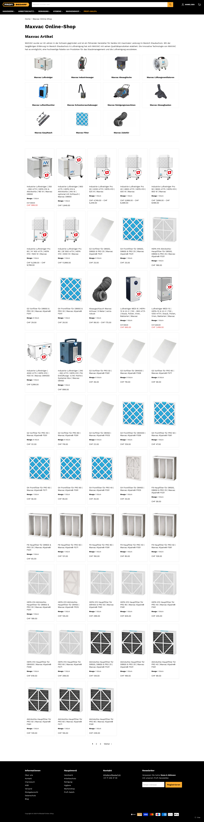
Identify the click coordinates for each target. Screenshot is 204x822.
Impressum (30, 782)
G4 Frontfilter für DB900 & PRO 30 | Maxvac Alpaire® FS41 (70, 311)
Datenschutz (30, 795)
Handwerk (8, 11)
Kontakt (28, 778)
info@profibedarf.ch (112, 775)
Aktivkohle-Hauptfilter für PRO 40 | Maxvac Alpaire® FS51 (164, 664)
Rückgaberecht (31, 792)
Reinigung (43, 11)
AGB (27, 785)
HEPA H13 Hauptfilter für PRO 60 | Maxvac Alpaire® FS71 (70, 664)
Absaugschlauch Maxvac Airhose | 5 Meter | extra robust (100, 311)
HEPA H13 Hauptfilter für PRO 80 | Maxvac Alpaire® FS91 (132, 604)
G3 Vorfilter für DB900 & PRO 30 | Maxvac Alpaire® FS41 (39, 311)
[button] (189, 4)
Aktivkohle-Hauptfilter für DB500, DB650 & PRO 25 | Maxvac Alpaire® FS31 (101, 664)
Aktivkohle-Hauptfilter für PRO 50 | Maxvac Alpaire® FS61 (39, 721)
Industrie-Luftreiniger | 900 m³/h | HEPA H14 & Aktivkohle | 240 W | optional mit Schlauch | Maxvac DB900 (70, 191)
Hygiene (57, 11)
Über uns (29, 775)
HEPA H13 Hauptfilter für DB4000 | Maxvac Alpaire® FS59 (39, 664)
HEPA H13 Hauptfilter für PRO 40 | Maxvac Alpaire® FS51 (163, 604)
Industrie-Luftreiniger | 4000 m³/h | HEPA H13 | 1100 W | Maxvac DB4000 (38, 373)
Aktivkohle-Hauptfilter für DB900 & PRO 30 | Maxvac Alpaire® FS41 (132, 664)
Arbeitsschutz (26, 11)
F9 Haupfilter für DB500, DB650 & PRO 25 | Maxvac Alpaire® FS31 (163, 490)
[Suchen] (170, 4)
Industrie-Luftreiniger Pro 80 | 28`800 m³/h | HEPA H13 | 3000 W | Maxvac (69, 251)
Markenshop (73, 11)
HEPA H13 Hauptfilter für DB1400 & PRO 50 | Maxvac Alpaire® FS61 (101, 604)
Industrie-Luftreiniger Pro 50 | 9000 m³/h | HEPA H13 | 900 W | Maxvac (164, 189)
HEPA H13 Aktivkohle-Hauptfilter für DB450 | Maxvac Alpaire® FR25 (68, 604)
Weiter (107, 744)
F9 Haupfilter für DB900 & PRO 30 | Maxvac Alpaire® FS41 (39, 547)
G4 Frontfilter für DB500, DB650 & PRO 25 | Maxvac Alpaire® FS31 (132, 251)
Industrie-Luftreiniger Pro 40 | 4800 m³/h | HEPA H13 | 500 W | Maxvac (133, 189)
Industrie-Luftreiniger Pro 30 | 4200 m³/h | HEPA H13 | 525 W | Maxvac (102, 189)
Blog (27, 799)
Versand (28, 789)
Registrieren (173, 784)
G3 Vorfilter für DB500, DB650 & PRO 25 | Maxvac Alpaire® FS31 (101, 251)
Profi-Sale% (90, 11)
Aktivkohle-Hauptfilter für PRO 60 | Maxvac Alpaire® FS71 (70, 721)
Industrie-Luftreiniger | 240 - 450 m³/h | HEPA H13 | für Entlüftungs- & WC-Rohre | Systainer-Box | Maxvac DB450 (70, 375)
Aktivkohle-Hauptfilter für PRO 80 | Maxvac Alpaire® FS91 (101, 721)
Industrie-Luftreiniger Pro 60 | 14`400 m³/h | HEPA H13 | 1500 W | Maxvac (38, 251)
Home (27, 19)
